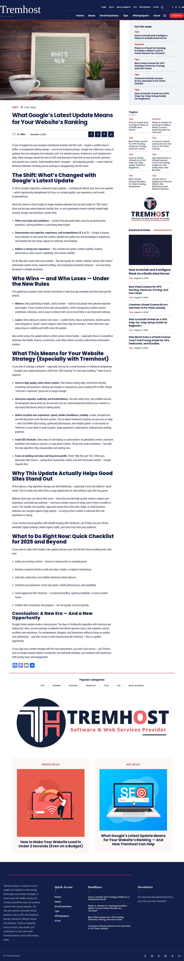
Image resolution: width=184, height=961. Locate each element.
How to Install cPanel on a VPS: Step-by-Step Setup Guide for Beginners (152, 96)
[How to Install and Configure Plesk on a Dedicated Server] (150, 250)
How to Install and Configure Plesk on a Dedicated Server (151, 37)
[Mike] (14, 134)
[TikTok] (159, 956)
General (139, 44)
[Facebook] (172, 7)
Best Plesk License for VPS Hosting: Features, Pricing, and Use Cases (150, 66)
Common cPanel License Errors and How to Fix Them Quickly (150, 81)
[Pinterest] (104, 134)
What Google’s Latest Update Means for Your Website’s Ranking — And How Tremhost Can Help (133, 840)
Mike (23, 134)
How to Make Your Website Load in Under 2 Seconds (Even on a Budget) (51, 844)
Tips (15, 107)
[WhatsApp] (111, 134)
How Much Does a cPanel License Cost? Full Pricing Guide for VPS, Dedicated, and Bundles (161, 163)
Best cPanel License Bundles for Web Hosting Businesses (137, 183)
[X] (179, 7)
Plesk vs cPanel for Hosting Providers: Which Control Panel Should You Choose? (150, 51)
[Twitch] (165, 956)
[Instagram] (176, 7)
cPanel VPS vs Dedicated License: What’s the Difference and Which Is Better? (162, 184)
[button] (162, 7)
